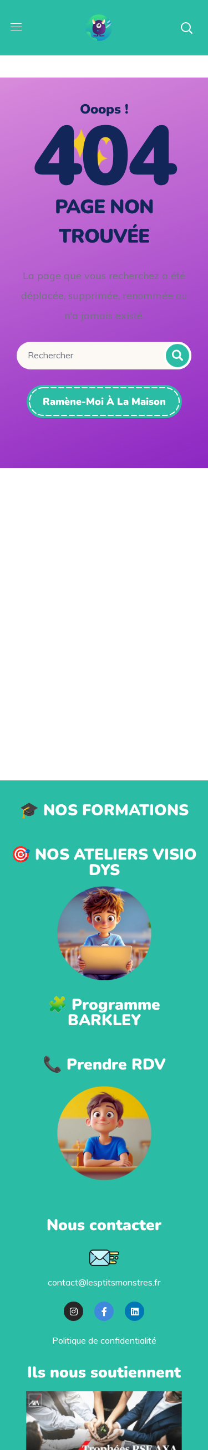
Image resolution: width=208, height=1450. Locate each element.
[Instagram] (73, 1311)
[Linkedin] (134, 1311)
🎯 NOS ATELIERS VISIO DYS (104, 862)
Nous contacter (104, 1225)
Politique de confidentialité (104, 1340)
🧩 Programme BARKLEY (104, 1012)
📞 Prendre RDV (104, 1064)
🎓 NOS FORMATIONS (104, 810)
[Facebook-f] (104, 1311)
